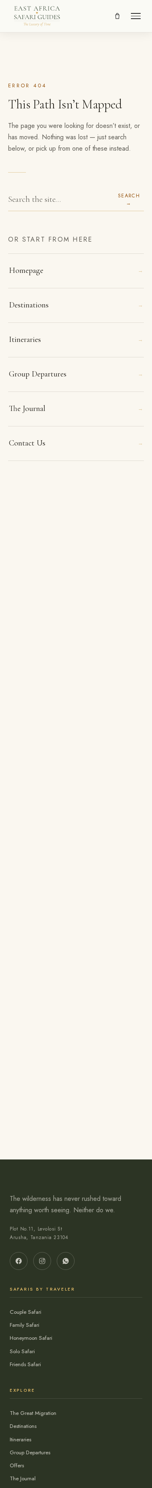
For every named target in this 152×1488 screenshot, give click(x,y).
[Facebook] (19, 1261)
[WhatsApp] (66, 1261)
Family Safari (24, 1325)
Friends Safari (25, 1364)
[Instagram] (42, 1261)
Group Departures (76, 374)
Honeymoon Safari (31, 1338)
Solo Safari (22, 1351)
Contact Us (76, 443)
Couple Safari (25, 1312)
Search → (129, 199)
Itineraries (76, 339)
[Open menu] (136, 16)
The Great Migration (33, 1413)
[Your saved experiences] (117, 16)
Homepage (76, 270)
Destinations (76, 305)
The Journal (76, 408)
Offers (17, 1465)
